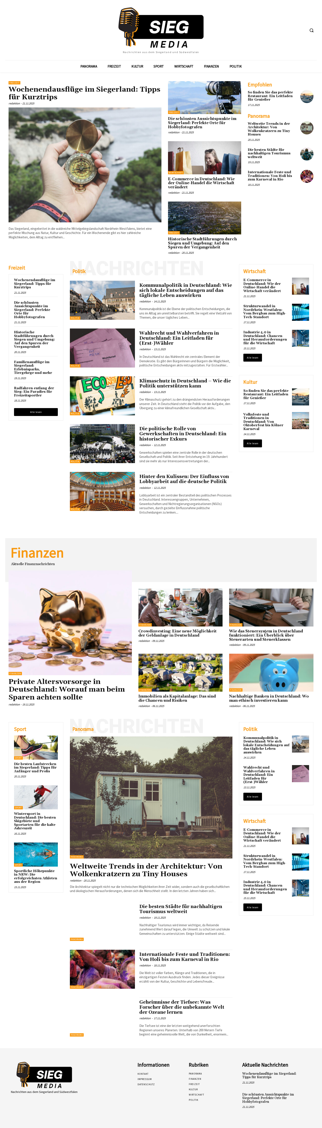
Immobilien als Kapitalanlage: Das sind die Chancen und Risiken (177, 698)
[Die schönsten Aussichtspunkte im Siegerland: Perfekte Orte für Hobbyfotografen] (204, 97)
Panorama (77, 856)
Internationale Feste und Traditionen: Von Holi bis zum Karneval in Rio (270, 176)
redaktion (14, 103)
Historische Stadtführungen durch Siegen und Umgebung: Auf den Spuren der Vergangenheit (202, 243)
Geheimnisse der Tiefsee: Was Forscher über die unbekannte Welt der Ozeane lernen (181, 1007)
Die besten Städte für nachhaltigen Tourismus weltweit (269, 153)
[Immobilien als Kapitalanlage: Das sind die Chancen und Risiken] (180, 673)
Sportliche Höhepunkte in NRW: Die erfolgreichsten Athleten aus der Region (35, 876)
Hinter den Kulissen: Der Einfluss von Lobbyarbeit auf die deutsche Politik (184, 479)
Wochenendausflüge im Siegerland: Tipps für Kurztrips (84, 93)
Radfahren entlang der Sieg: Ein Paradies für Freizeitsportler (34, 392)
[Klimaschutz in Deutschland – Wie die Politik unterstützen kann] (102, 395)
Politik (75, 318)
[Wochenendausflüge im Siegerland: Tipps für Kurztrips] (85, 164)
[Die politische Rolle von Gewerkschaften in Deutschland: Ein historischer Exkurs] (102, 443)
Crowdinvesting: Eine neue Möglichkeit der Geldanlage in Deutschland (177, 633)
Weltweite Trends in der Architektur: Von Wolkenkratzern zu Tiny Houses (269, 129)
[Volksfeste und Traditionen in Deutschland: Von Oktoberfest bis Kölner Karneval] (300, 420)
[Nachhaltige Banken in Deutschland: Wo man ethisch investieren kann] (271, 673)
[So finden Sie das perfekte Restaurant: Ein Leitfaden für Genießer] (306, 96)
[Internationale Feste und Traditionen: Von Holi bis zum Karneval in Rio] (306, 176)
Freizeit (14, 82)
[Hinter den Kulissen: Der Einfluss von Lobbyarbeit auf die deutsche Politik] (102, 491)
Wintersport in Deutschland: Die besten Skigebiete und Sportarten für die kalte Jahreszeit (35, 821)
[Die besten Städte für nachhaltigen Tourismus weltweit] (306, 154)
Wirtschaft (176, 172)
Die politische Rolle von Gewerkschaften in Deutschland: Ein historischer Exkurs (182, 434)
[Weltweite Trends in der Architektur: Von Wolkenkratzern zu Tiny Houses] (306, 127)
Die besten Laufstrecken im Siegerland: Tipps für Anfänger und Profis (35, 767)
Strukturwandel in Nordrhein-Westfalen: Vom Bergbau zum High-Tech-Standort (264, 311)
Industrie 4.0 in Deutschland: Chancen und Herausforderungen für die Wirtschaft (265, 337)
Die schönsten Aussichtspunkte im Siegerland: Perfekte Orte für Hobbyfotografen (202, 122)
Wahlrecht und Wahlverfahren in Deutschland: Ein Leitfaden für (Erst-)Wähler (179, 338)
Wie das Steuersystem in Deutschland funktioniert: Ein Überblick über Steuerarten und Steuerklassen (266, 635)
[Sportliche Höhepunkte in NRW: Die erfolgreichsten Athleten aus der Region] (36, 854)
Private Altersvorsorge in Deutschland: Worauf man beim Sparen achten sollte (67, 689)
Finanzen (15, 673)
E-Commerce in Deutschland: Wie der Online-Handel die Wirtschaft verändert (201, 183)
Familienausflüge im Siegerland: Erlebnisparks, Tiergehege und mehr (33, 367)
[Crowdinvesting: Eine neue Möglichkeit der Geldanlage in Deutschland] (180, 607)
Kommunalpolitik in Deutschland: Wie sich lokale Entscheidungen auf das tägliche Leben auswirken (185, 290)
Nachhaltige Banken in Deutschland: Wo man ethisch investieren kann (269, 698)
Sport (18, 758)
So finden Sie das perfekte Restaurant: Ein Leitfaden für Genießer (270, 96)
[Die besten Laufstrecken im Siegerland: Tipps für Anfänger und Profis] (36, 747)
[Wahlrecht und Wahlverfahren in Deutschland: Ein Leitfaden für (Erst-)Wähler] (102, 348)
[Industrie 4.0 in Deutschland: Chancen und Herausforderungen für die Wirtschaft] (300, 338)
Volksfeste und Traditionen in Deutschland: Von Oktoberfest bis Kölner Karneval (263, 421)
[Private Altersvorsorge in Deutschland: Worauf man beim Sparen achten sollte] (70, 622)
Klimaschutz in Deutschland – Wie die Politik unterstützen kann (185, 383)
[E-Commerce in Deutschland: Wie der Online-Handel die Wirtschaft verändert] (204, 157)
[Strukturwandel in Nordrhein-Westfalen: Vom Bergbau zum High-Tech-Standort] (300, 312)
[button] (311, 30)
